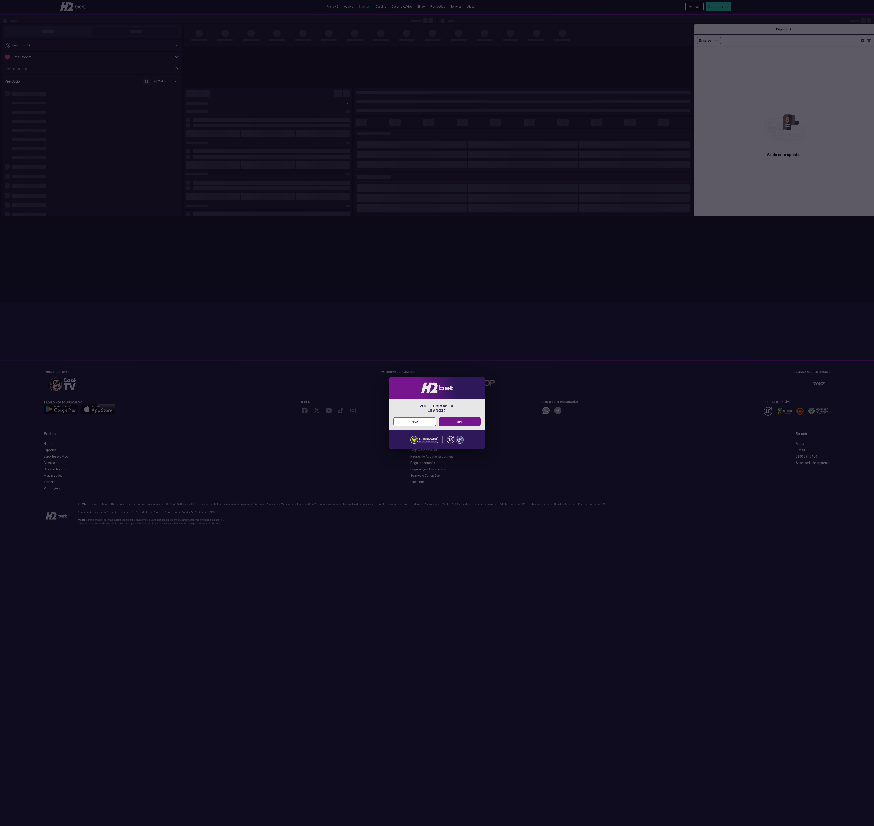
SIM (459, 421)
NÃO (415, 421)
